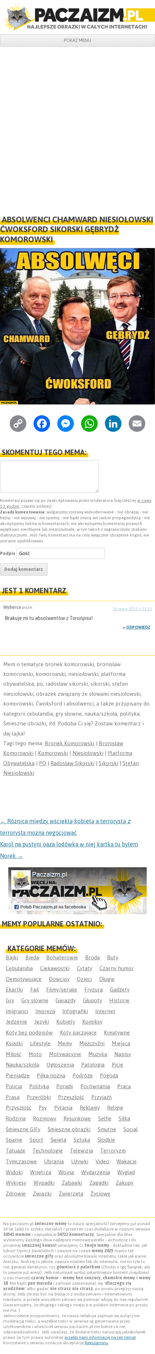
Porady (64, 1086)
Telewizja (81, 1150)
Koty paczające (78, 1032)
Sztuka (82, 1140)
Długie (107, 979)
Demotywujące (23, 979)
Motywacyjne (65, 1054)
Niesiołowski (87, 753)
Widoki (14, 1172)
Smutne (107, 1129)
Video (102, 1161)
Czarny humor (116, 968)
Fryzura (93, 989)
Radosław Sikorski (72, 763)
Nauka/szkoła (22, 1065)
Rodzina (16, 1118)
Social (130, 1129)
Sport (36, 1140)
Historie (119, 1000)
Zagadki (98, 1183)
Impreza (45, 1011)
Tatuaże (15, 1150)
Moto (35, 1054)
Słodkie (106, 1140)
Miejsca (121, 1043)
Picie (117, 1065)
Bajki (12, 957)
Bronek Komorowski (69, 743)
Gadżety (119, 989)
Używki (79, 1161)
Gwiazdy (66, 1000)
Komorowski (53, 753)
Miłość (13, 1054)
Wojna (66, 1172)
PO (42, 763)
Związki (42, 1193)
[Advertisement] (77, 127)
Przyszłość (18, 1108)
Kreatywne (117, 1032)
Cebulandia (19, 968)
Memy (65, 1043)
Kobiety (65, 1022)
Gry (10, 1000)
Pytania (63, 1108)
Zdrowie (16, 1193)
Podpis (7, 553)
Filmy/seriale (61, 989)
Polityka (39, 1086)
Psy (43, 1108)
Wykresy (16, 1183)
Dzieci (84, 979)
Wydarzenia (95, 1172)
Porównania (95, 1086)
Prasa (12, 1097)
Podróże (82, 1075)
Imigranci (17, 1011)
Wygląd (126, 1172)
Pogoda (109, 1075)
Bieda (32, 957)
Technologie (47, 1150)
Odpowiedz (138, 627)
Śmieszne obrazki (69, 1129)
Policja (14, 1086)
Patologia (93, 1065)
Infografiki (75, 1011)
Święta (58, 1140)
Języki (41, 1022)
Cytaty (84, 968)
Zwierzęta (71, 1193)
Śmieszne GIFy (23, 1129)
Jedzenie (16, 1022)
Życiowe (100, 1193)
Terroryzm (113, 1150)
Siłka (124, 1118)
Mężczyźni (92, 1043)
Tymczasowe (21, 1161)
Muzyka (97, 1054)
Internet (105, 1011)
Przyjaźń (101, 1097)
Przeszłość (71, 1097)
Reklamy (90, 1108)
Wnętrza (40, 1172)
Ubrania (54, 1161)
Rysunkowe (77, 1118)
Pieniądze (18, 1075)
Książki (14, 1043)
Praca (124, 1086)
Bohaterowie (62, 957)
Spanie (14, 1140)
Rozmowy (44, 1118)
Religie (115, 1108)
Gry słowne (34, 1000)
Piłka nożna (51, 1075)
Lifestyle (40, 1043)
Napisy (122, 1054)
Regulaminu (96, 1342)
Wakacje (126, 1161)
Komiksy (92, 1022)
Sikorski (108, 763)
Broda (92, 957)
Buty (112, 957)
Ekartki (14, 989)
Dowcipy (59, 979)
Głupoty (92, 1000)
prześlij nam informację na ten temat (100, 1337)
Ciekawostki (55, 968)
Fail (34, 989)
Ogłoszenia (60, 1065)
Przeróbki (39, 1097)
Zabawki (72, 1183)
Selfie (104, 1118)
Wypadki (44, 1183)
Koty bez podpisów (29, 1032)
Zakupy (124, 1183)
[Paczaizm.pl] (77, 17)
